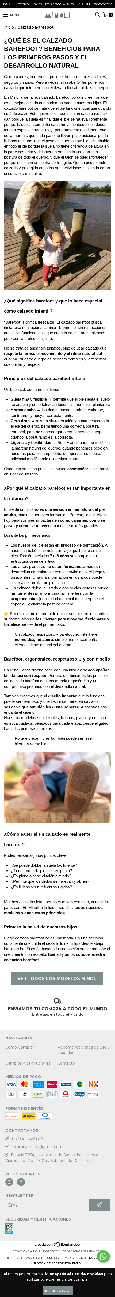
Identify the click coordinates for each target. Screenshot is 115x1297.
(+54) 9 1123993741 (29, 1138)
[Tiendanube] (57, 1246)
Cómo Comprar (19, 1047)
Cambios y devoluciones (28, 1063)
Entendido (57, 1290)
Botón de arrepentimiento (57, 1263)
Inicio (9, 27)
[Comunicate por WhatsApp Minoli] (103, 1256)
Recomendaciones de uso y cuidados (83, 1050)
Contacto (66, 1063)
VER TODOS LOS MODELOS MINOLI (57, 978)
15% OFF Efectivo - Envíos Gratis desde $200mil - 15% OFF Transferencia (57, 4)
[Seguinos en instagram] (9, 1182)
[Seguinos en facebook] (21, 1182)
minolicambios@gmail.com (37, 1146)
